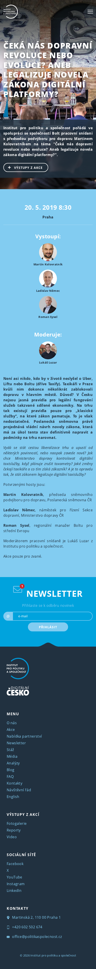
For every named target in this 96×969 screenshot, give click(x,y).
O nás (12, 722)
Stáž (10, 749)
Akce (11, 729)
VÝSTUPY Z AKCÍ (23, 814)
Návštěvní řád (19, 789)
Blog (11, 769)
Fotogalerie (17, 823)
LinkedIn (14, 890)
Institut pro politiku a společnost (53, 955)
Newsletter (16, 743)
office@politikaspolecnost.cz (36, 936)
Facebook (15, 863)
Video (12, 836)
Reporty (14, 830)
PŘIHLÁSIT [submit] (48, 627)
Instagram (16, 883)
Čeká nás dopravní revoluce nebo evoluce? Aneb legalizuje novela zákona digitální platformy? (47, 69)
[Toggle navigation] (90, 12)
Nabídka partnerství (24, 736)
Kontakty (14, 783)
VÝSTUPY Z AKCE (28, 167)
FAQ (10, 776)
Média (12, 756)
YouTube (14, 877)
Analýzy (13, 763)
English (13, 796)
